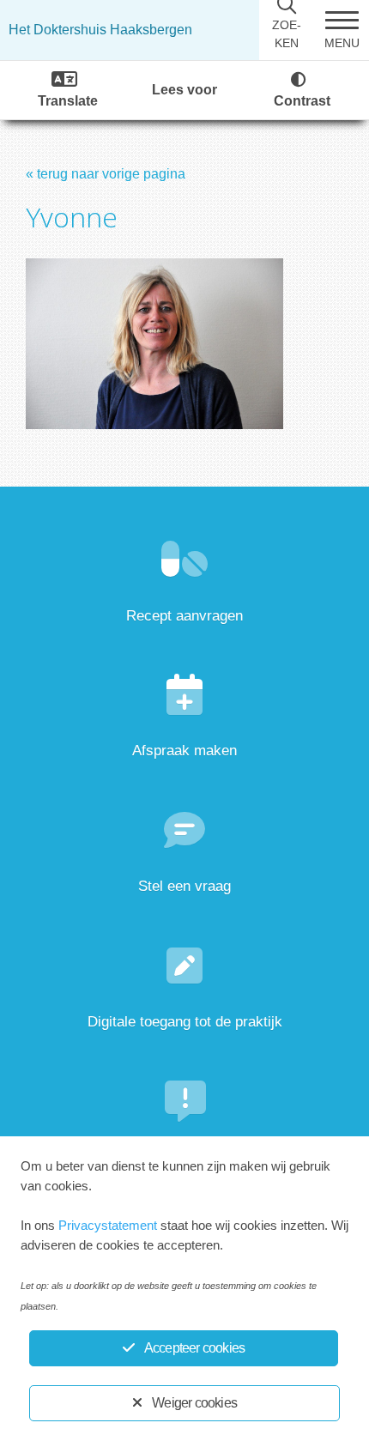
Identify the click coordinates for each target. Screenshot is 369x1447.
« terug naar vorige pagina (105, 173)
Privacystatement (107, 1225)
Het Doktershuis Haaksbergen (100, 29)
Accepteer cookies (194, 1348)
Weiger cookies (194, 1403)
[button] (341, 30)
